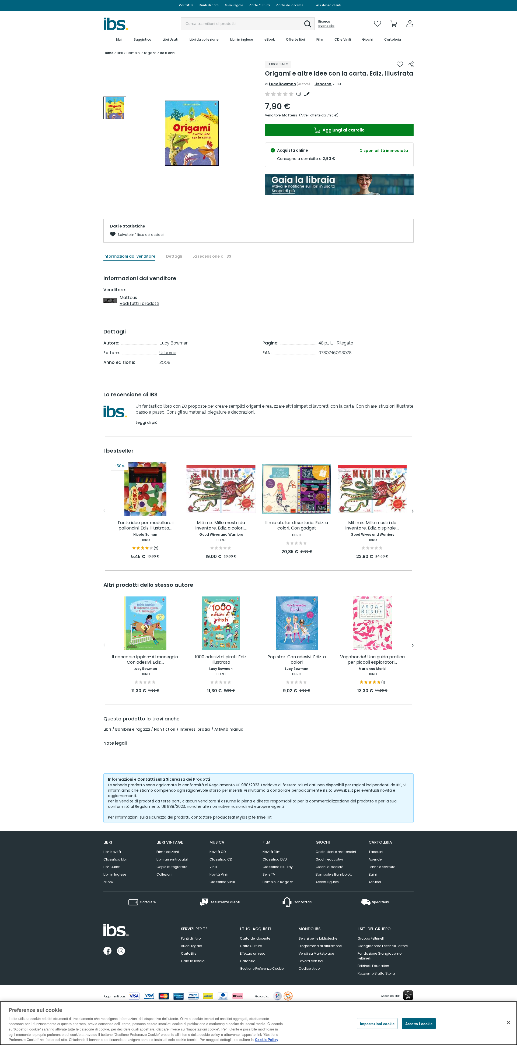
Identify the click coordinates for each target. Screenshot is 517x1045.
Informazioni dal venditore (129, 256)
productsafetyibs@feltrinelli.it (242, 817)
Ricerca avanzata (326, 23)
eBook (108, 882)
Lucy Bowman (282, 84)
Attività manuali (229, 729)
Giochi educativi (329, 859)
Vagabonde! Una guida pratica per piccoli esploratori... (372, 659)
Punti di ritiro (209, 5)
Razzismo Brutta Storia (376, 973)
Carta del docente (289, 5)
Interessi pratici (195, 729)
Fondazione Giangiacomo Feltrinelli (379, 956)
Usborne (323, 84)
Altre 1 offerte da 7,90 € (319, 115)
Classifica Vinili (222, 882)
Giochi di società (330, 867)
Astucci (375, 882)
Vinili (213, 867)
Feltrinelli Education (373, 966)
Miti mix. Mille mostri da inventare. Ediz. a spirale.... (372, 525)
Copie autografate (171, 867)
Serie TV (269, 874)
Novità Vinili (218, 874)
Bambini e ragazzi (132, 729)
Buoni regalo (234, 5)
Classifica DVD (275, 859)
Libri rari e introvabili (172, 859)
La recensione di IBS (212, 256)
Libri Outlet (111, 867)
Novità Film (272, 851)
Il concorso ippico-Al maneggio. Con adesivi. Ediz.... (145, 659)
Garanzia (248, 961)
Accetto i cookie (418, 1023)
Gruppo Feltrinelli (371, 938)
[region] (258, 1023)
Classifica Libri (115, 859)
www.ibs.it (343, 790)
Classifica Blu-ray (278, 867)
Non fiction (164, 729)
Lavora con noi (311, 961)
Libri (107, 729)
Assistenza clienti (328, 5)
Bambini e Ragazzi (278, 882)
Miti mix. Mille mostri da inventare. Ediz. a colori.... (221, 525)
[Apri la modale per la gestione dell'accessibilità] (408, 995)
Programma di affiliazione (320, 946)
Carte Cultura (259, 5)
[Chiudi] (508, 1022)
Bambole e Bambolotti (334, 874)
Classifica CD (220, 859)
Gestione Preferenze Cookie (262, 968)
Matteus (289, 115)
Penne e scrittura (382, 867)
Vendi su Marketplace (316, 953)
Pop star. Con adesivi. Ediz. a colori (296, 659)
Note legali (115, 743)
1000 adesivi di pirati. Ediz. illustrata (221, 659)
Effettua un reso (252, 953)
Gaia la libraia (193, 961)
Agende (375, 859)
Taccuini (376, 851)
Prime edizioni (167, 851)
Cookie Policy (266, 1039)
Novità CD (217, 851)
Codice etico (309, 968)
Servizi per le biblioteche (318, 938)
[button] (308, 24)
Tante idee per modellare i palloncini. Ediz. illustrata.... (145, 525)
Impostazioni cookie (377, 1023)
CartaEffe (186, 5)
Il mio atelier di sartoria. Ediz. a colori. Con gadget (296, 525)
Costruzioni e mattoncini (336, 851)
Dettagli (174, 256)
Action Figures (327, 882)
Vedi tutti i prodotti (139, 303)
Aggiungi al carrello (343, 130)
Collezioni (164, 874)
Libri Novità (112, 851)
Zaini (373, 874)
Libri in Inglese (114, 874)
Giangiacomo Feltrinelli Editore (383, 946)
